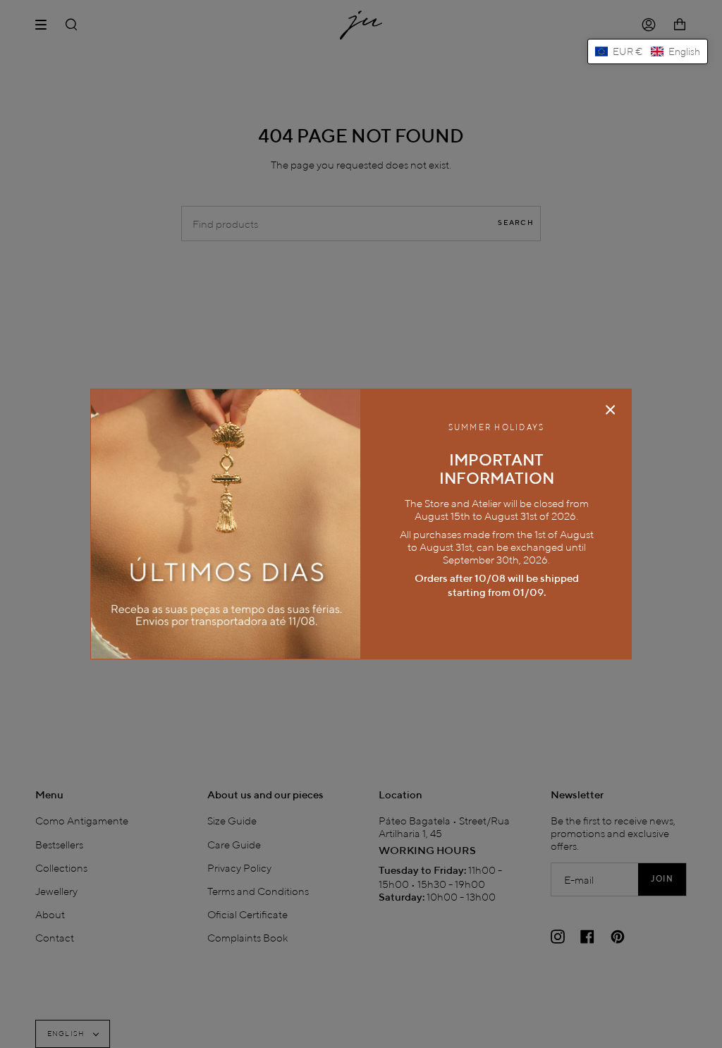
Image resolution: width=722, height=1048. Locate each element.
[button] (647, 51)
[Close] (611, 410)
